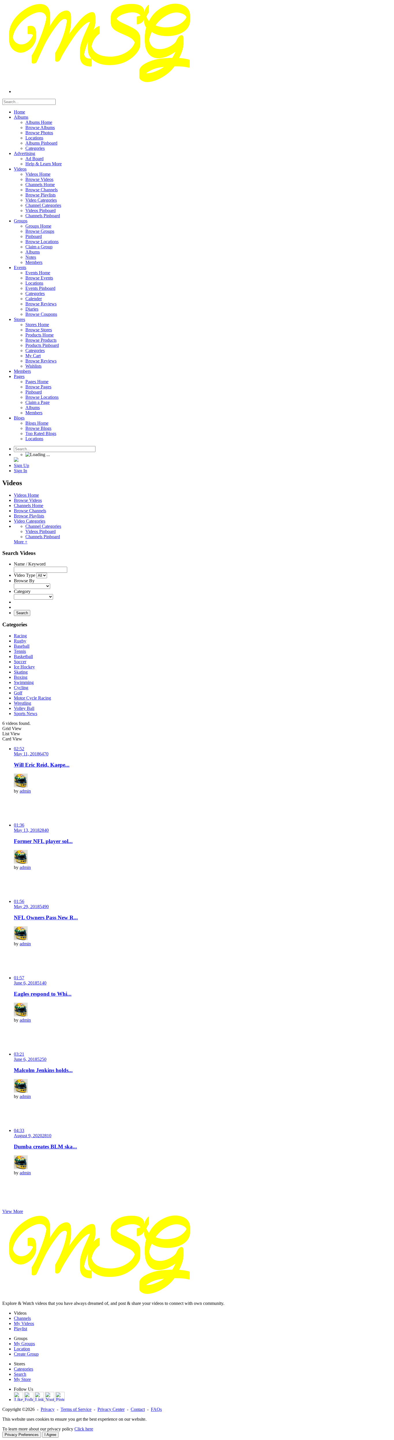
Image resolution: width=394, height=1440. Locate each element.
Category (22, 591)
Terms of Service (76, 1409)
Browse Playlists (29, 515)
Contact (138, 1409)
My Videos (24, 1323)
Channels (22, 1318)
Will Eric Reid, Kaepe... (42, 765)
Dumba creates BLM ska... (45, 1147)
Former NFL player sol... (43, 841)
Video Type (24, 575)
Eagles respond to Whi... (43, 994)
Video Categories (29, 521)
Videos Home (26, 495)
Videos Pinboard (40, 531)
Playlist (20, 1328)
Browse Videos (28, 500)
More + (20, 541)
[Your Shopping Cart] (16, 460)
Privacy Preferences (22, 1435)
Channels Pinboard (42, 536)
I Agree (50, 1435)
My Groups (24, 1343)
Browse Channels (30, 510)
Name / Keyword (30, 564)
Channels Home (28, 505)
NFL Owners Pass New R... (46, 917)
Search (22, 613)
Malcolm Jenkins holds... (43, 1070)
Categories (23, 1369)
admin (25, 791)
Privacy (48, 1409)
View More (12, 1211)
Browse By (24, 580)
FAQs (156, 1409)
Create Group (26, 1354)
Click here (83, 1428)
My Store (22, 1379)
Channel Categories (43, 526)
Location (22, 1348)
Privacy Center (111, 1409)
